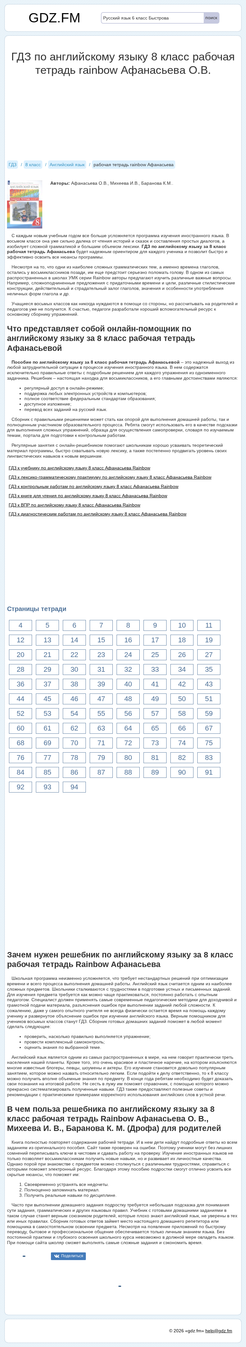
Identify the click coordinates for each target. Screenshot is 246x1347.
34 (182, 669)
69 (47, 743)
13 (47, 640)
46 (74, 699)
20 (20, 655)
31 (101, 669)
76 (20, 758)
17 (155, 640)
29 (47, 669)
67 (209, 728)
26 (182, 655)
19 (209, 640)
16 (128, 640)
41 (155, 684)
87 (101, 772)
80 (128, 758)
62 (74, 728)
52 (20, 713)
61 (47, 728)
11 (208, 625)
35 (209, 669)
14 (74, 640)
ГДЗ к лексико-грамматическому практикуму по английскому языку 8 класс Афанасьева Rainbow (110, 477)
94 (74, 787)
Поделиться (72, 1256)
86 (74, 772)
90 (182, 772)
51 (209, 699)
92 (20, 787)
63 (101, 728)
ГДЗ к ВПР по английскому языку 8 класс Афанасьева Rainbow (74, 504)
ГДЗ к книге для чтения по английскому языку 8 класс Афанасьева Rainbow (88, 495)
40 (128, 684)
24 (128, 655)
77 (47, 758)
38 (74, 684)
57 (155, 713)
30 (74, 669)
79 (101, 758)
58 (182, 713)
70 (74, 743)
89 (155, 772)
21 (47, 655)
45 (47, 699)
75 (209, 743)
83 (209, 758)
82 (182, 758)
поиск (211, 17)
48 (128, 699)
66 (182, 728)
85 (47, 772)
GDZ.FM (54, 17)
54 (74, 713)
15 (101, 640)
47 (101, 699)
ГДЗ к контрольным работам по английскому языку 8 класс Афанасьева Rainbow (93, 486)
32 (128, 669)
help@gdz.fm (218, 1330)
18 (182, 640)
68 (20, 743)
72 (128, 743)
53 (47, 713)
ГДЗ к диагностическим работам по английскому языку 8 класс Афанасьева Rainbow (97, 513)
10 (182, 625)
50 (182, 699)
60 (20, 728)
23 (101, 655)
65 (155, 728)
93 (47, 787)
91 (209, 772)
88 (128, 772)
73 (155, 743)
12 (20, 640)
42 (182, 684)
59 (209, 713)
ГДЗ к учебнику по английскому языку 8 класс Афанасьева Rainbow (79, 467)
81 (155, 758)
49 (155, 699)
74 (182, 743)
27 (209, 655)
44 (20, 699)
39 (101, 684)
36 (20, 684)
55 (101, 713)
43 (209, 684)
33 (155, 669)
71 (101, 743)
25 (155, 655)
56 (128, 713)
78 (74, 758)
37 (47, 684)
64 (128, 728)
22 (74, 655)
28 (20, 669)
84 (20, 772)
